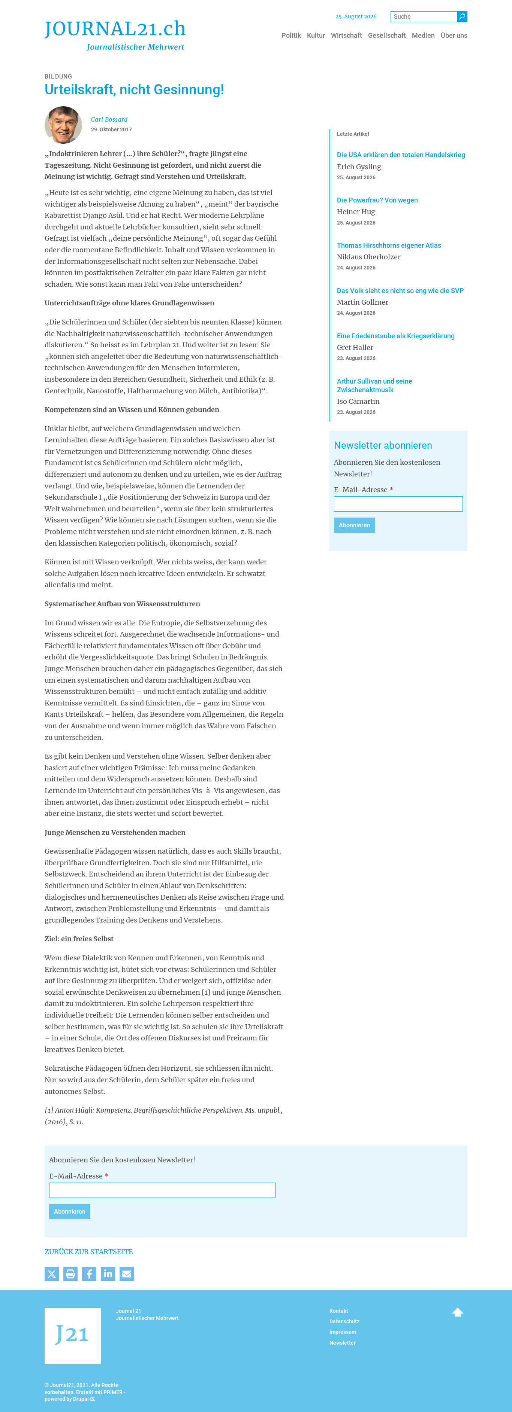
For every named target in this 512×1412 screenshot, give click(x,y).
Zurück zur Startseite (89, 1251)
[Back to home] (115, 35)
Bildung (58, 76)
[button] (52, 1274)
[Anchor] (329, 445)
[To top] (458, 1312)
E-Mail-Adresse (361, 489)
